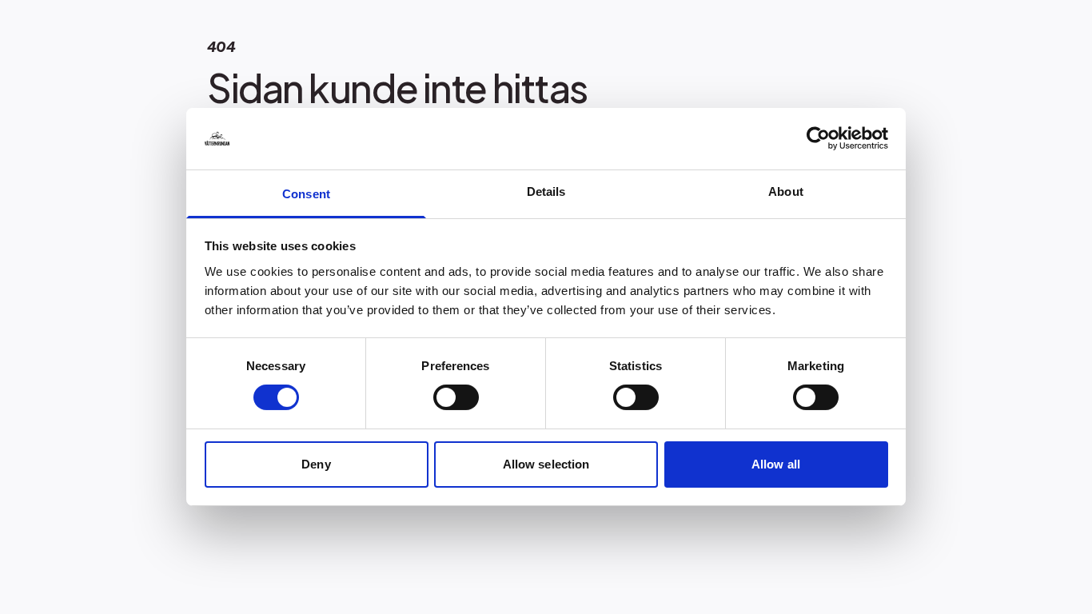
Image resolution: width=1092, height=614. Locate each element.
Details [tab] (546, 191)
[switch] (456, 397)
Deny (315, 464)
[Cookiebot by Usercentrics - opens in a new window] (818, 138)
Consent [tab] (306, 194)
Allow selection (546, 464)
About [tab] (785, 191)
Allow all (775, 464)
